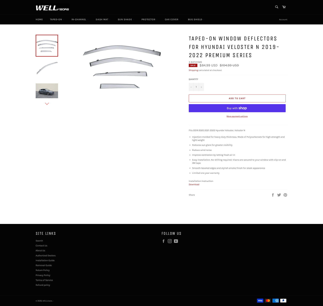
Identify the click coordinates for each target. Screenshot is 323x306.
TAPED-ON (56, 19)
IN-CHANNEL (79, 19)
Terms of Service (44, 280)
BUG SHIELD (195, 19)
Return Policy (43, 270)
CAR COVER (172, 19)
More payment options (237, 116)
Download (194, 184)
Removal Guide (44, 265)
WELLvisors (47, 301)
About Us (40, 250)
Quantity (193, 79)
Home (39, 19)
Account (283, 19)
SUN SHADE (125, 19)
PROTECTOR (148, 19)
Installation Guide (45, 260)
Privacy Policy (43, 275)
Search (39, 240)
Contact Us (41, 245)
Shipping (193, 70)
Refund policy (43, 285)
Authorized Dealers (46, 255)
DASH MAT (102, 19)
